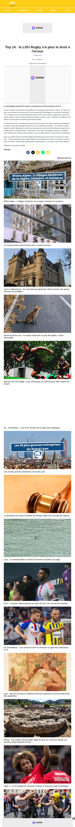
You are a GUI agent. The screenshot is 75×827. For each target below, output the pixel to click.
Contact (54, 10)
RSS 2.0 (68, 10)
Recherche (24, 10)
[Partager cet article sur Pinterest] (37, 153)
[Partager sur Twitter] (32, 153)
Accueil (7, 10)
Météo (39, 10)
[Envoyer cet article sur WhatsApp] (42, 153)
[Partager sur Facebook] (27, 153)
